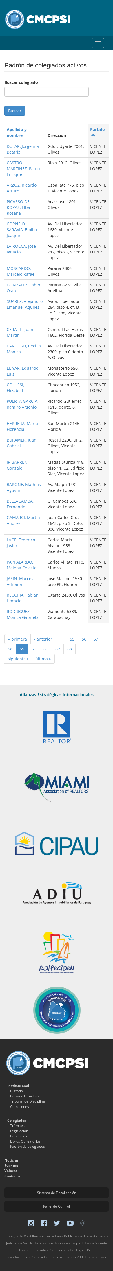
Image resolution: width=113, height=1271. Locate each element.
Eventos (11, 1165)
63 (69, 649)
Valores (10, 1170)
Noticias (11, 1160)
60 (34, 649)
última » (43, 658)
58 (10, 649)
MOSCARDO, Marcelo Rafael (21, 271)
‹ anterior (43, 639)
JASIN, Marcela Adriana (21, 581)
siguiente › (18, 658)
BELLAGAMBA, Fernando (20, 503)
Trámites (17, 1125)
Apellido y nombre (17, 132)
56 (84, 639)
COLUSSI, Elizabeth (16, 387)
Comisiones (19, 1106)
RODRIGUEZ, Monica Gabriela (23, 614)
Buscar (14, 110)
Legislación (19, 1130)
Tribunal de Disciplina (27, 1101)
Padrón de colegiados (27, 1146)
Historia (16, 1090)
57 (96, 639)
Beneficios (18, 1136)
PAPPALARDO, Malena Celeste (22, 565)
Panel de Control (56, 1206)
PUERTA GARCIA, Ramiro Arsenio (22, 404)
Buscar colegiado (21, 82)
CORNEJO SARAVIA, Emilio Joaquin (22, 229)
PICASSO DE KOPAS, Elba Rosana (18, 207)
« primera (17, 639)
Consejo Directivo (24, 1096)
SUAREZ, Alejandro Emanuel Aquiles (25, 304)
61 (45, 649)
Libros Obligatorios (25, 1141)
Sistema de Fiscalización (56, 1192)
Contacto (12, 1175)
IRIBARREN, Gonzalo (17, 465)
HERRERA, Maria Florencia (22, 426)
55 (72, 639)
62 (57, 649)
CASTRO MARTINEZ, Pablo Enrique (23, 168)
